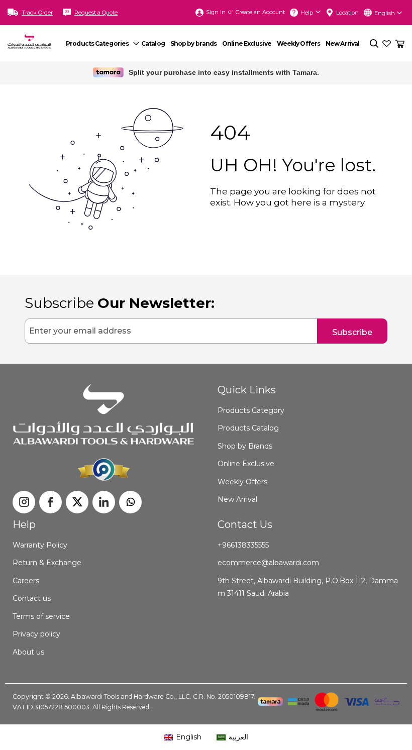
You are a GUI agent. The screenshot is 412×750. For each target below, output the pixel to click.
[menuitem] (101, 43)
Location (347, 12)
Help (306, 12)
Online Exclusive (246, 463)
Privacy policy (36, 633)
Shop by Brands (245, 446)
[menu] (215, 43)
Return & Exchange (47, 562)
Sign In (216, 12)
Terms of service (41, 616)
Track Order (37, 12)
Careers (26, 580)
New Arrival (237, 499)
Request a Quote (96, 12)
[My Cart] (399, 41)
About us (28, 652)
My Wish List (386, 43)
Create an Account (260, 12)
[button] (388, 12)
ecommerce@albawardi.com (268, 562)
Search (374, 43)
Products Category (251, 410)
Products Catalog (248, 428)
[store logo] (29, 41)
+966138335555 (243, 545)
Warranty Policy (40, 545)
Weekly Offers (242, 481)
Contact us (32, 598)
